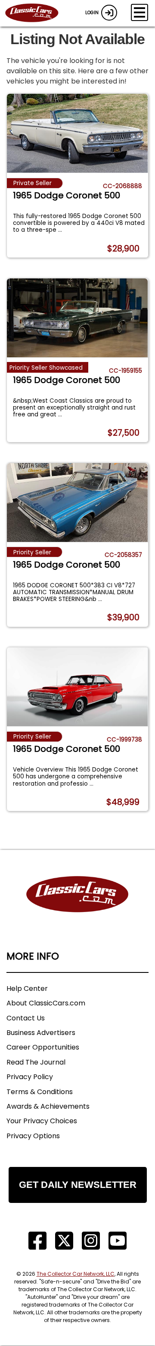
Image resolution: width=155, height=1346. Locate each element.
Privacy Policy (29, 1077)
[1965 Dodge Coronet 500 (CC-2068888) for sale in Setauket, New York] (77, 133)
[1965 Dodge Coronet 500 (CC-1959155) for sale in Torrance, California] (77, 317)
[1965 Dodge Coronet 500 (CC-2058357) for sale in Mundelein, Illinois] (77, 502)
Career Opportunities (42, 1047)
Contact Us (25, 1018)
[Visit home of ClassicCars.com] (77, 907)
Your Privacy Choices (41, 1121)
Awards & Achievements (48, 1106)
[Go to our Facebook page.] (37, 1240)
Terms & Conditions (39, 1092)
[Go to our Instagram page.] (91, 1240)
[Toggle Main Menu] (139, 12)
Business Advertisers (40, 1033)
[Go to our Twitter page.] (64, 1240)
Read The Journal (35, 1062)
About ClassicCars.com (45, 1003)
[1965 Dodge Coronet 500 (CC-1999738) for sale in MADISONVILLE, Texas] (77, 686)
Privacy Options (33, 1136)
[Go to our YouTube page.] (117, 1240)
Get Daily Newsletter (77, 1184)
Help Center (27, 988)
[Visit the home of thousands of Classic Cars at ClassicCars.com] (37, 13)
